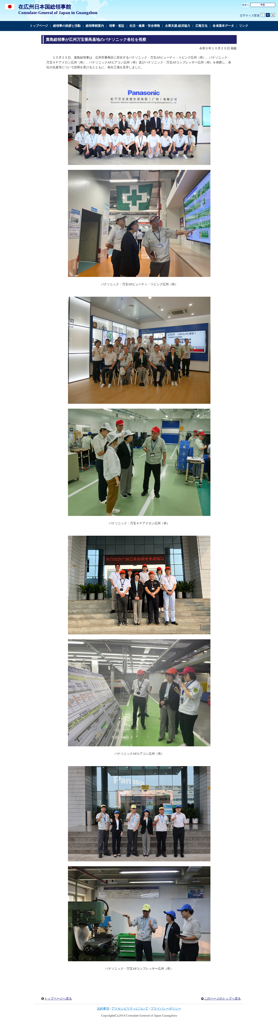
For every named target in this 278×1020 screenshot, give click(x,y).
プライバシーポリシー (166, 1008)
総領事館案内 (95, 25)
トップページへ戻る (58, 998)
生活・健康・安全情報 (144, 25)
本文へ (245, 5)
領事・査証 (116, 25)
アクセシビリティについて (130, 1008)
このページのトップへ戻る (222, 998)
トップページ (39, 25)
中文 (262, 4)
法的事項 (103, 1008)
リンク (243, 25)
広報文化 (201, 25)
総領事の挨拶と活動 (67, 25)
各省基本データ (223, 25)
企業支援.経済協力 (177, 25)
